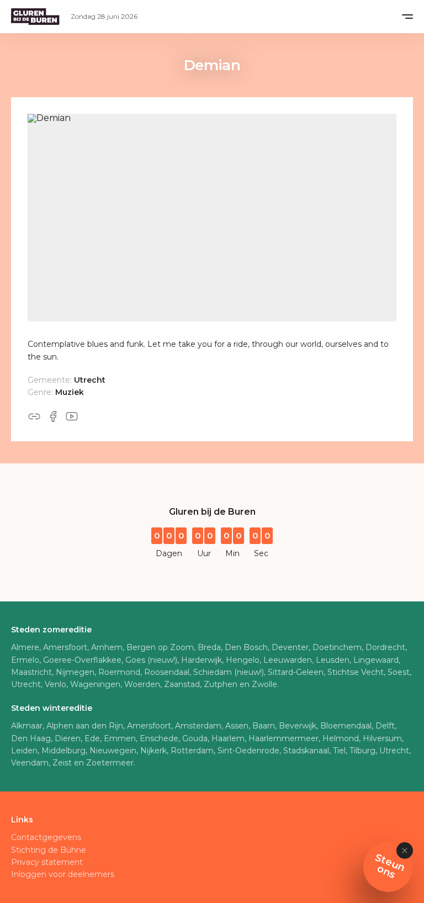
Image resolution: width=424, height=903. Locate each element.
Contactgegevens (46, 837)
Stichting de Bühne (48, 850)
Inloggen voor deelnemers (62, 874)
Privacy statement (47, 862)
